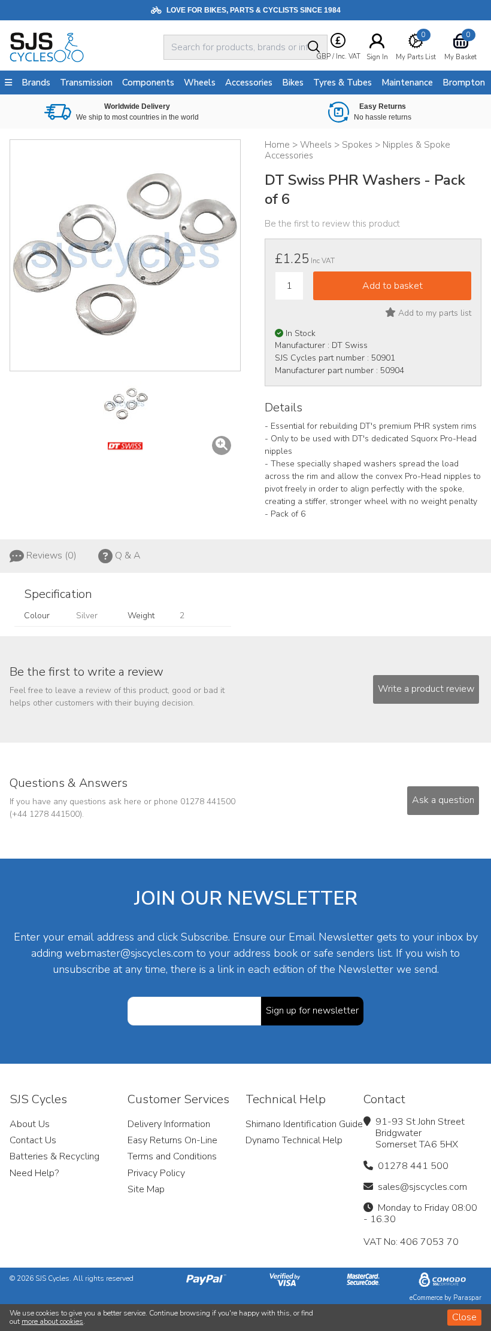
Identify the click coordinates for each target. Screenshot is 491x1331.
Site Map (146, 1189)
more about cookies (52, 1321)
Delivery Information (169, 1124)
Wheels (200, 82)
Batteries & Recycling (54, 1156)
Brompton (463, 82)
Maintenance (407, 82)
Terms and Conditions (172, 1156)
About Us (30, 1124)
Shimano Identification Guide (304, 1124)
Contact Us (33, 1140)
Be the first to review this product (332, 223)
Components (148, 82)
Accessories (248, 82)
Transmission (86, 82)
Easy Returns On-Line (172, 1140)
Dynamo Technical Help (294, 1140)
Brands (36, 82)
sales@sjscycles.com (422, 1186)
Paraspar (467, 1297)
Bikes (293, 82)
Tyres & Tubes (342, 82)
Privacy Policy (156, 1173)
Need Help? (34, 1173)
